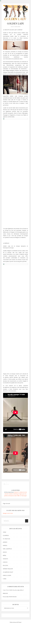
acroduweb (15, 490)
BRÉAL (4, 555)
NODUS (5, 552)
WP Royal (19, 622)
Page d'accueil (6, 503)
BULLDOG (5, 565)
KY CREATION (6, 538)
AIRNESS (5, 542)
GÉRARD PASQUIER (8, 568)
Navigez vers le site (8, 513)
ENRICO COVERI (7, 575)
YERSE (4, 532)
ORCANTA (5, 558)
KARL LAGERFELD (7, 548)
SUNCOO (5, 562)
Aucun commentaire (15, 26)
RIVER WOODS (13, 596)
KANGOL (5, 545)
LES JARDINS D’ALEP (8, 572)
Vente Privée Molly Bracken (10, 590)
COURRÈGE (6, 535)
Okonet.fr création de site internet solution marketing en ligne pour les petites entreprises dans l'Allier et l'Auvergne (15, 493)
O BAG (4, 578)
